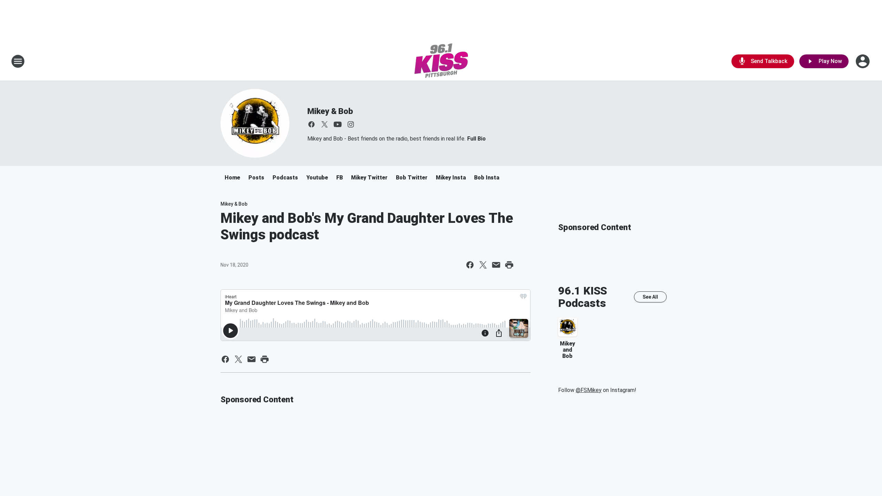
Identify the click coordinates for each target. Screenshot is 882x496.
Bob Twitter (412, 177)
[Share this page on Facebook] (470, 265)
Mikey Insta (451, 177)
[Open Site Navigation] (18, 61)
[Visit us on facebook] (311, 124)
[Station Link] (441, 61)
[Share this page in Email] (496, 265)
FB (339, 177)
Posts (256, 177)
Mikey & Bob (330, 111)
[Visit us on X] (324, 124)
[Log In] (863, 61)
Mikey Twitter (369, 177)
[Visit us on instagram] (351, 124)
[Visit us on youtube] (338, 124)
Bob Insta (486, 177)
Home (232, 177)
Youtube (317, 177)
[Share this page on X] (483, 265)
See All (650, 297)
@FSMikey (589, 390)
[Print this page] (509, 265)
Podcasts (285, 177)
